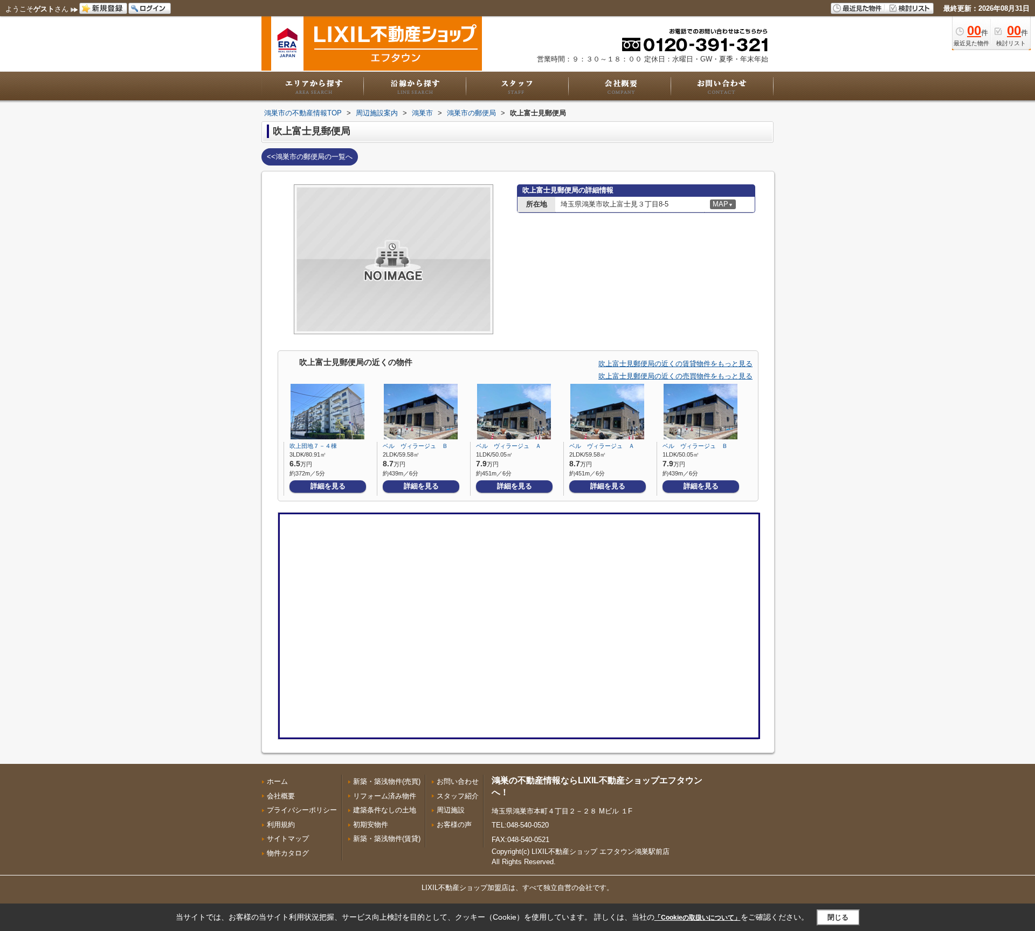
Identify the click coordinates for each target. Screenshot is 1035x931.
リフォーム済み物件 (384, 796)
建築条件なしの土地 (384, 810)
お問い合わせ (458, 781)
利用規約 (281, 824)
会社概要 (281, 796)
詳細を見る (328, 486)
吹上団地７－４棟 (313, 446)
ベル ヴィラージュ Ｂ (415, 446)
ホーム (277, 781)
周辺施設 (451, 810)
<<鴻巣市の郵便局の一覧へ (310, 157)
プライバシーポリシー (302, 810)
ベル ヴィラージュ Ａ (508, 446)
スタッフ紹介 (458, 796)
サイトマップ (288, 839)
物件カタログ (288, 853)
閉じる (837, 917)
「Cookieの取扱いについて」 (697, 917)
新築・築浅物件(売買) (386, 781)
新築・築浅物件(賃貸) (386, 839)
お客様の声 (454, 824)
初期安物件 (370, 824)
